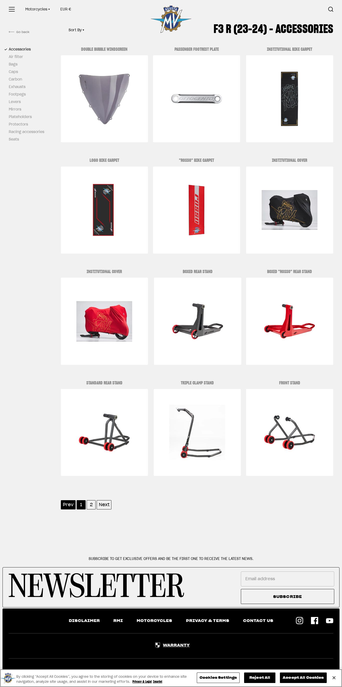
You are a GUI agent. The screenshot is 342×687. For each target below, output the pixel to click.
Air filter (16, 57)
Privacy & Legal (142, 681)
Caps (13, 72)
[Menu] (12, 9)
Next (104, 504)
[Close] (333, 677)
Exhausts (17, 87)
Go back (22, 32)
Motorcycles (36, 9)
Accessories (20, 49)
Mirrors (15, 109)
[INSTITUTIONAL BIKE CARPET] (289, 98)
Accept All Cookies (303, 677)
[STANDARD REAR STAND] (104, 432)
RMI (118, 620)
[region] (171, 678)
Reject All (259, 677)
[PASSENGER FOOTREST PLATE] (196, 98)
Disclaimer (84, 620)
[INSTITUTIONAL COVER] (289, 210)
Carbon (15, 79)
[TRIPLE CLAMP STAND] (197, 432)
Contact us (258, 620)
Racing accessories (25, 132)
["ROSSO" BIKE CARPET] (196, 210)
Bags (13, 64)
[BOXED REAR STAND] (197, 321)
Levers (15, 102)
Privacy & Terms (207, 620)
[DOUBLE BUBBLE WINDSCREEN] (104, 98)
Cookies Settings (218, 677)
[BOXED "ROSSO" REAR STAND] (289, 321)
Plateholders (20, 117)
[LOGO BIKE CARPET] (104, 210)
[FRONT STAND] (289, 432)
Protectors (18, 124)
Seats (14, 139)
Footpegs (17, 94)
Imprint (157, 681)
